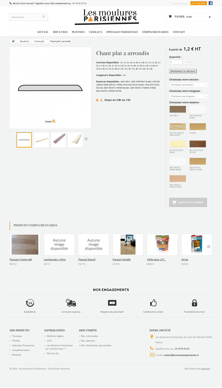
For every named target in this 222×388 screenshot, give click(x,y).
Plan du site (52, 353)
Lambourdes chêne (55, 259)
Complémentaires (155, 32)
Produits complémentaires (35, 225)
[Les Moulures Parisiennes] (107, 15)
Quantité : (175, 57)
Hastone (205, 368)
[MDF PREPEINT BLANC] (198, 109)
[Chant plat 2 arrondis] (24, 139)
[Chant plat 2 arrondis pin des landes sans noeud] (41, 139)
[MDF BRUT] (178, 109)
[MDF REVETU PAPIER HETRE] (178, 178)
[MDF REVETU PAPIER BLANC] (178, 161)
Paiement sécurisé (194, 311)
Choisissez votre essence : (185, 102)
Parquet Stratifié (122, 259)
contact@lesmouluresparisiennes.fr (181, 355)
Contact (179, 32)
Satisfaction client (153, 311)
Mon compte (88, 330)
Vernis (184, 259)
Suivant (86, 138)
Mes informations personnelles (96, 345)
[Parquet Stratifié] (128, 245)
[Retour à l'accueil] (13, 41)
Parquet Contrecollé (21, 259)
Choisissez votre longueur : (185, 91)
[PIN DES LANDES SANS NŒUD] (178, 126)
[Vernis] (196, 245)
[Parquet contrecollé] (25, 245)
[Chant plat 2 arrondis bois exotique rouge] (58, 139)
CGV (49, 340)
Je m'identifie (198, 3)
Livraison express (70, 311)
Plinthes (78, 32)
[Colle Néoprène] (162, 245)
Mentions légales (55, 336)
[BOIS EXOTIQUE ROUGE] (198, 144)
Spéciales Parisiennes (122, 32)
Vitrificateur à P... (156, 259)
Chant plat (39, 41)
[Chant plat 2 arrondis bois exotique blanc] (75, 139)
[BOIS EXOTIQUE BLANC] (178, 144)
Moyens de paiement (112, 311)
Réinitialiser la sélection (182, 71)
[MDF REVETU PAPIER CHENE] (198, 161)
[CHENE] (198, 126)
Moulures (60, 32)
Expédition (30, 311)
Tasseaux (95, 32)
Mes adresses (88, 340)
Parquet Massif (86, 259)
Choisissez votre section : (184, 79)
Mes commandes (89, 336)
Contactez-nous (179, 3)
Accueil (42, 32)
